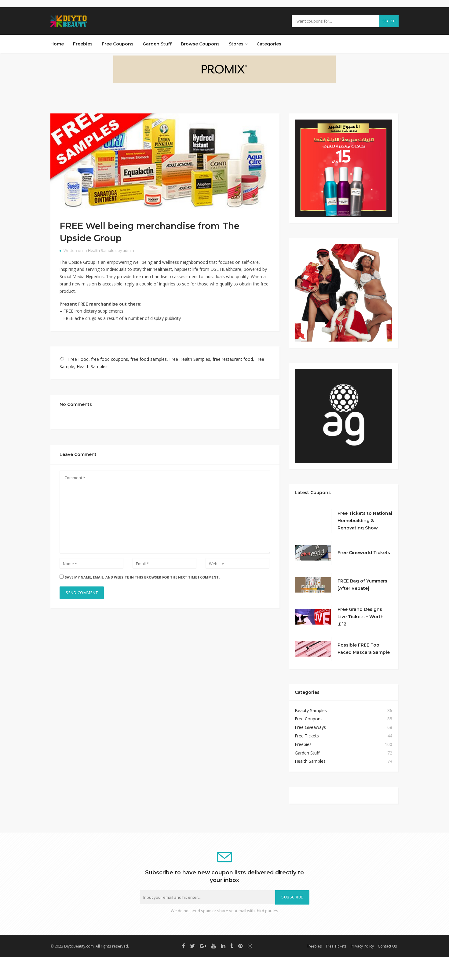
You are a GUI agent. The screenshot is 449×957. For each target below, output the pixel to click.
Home (57, 44)
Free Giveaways (310, 727)
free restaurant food (233, 359)
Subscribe (292, 897)
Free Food (78, 359)
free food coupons (109, 359)
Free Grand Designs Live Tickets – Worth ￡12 (361, 617)
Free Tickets (307, 736)
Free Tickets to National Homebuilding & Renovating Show (365, 521)
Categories (269, 44)
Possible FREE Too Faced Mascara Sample (364, 648)
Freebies (83, 44)
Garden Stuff (157, 44)
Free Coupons (117, 44)
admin (128, 250)
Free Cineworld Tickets (364, 552)
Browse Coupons (200, 44)
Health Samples (102, 250)
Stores (237, 44)
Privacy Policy (362, 946)
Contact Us (387, 946)
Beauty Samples (311, 710)
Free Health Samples (189, 359)
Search (389, 21)
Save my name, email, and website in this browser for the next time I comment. (142, 577)
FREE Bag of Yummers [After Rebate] (362, 584)
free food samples (148, 359)
